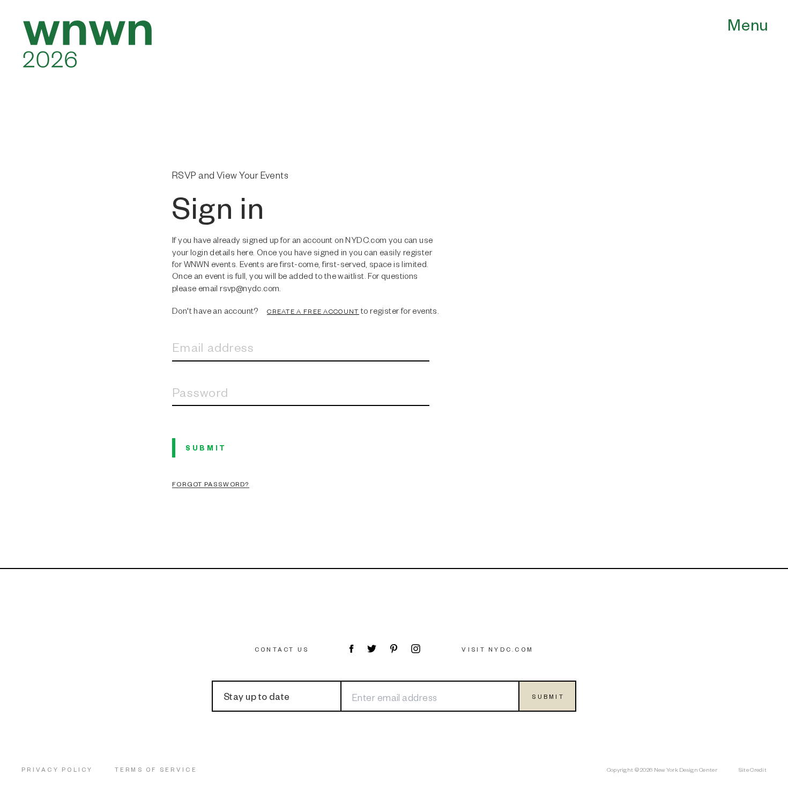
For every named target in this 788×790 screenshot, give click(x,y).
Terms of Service (156, 769)
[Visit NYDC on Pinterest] (393, 648)
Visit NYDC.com (497, 649)
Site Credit (753, 769)
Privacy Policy (57, 769)
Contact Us (282, 649)
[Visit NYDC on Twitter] (371, 648)
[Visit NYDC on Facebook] (350, 649)
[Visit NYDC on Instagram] (415, 648)
